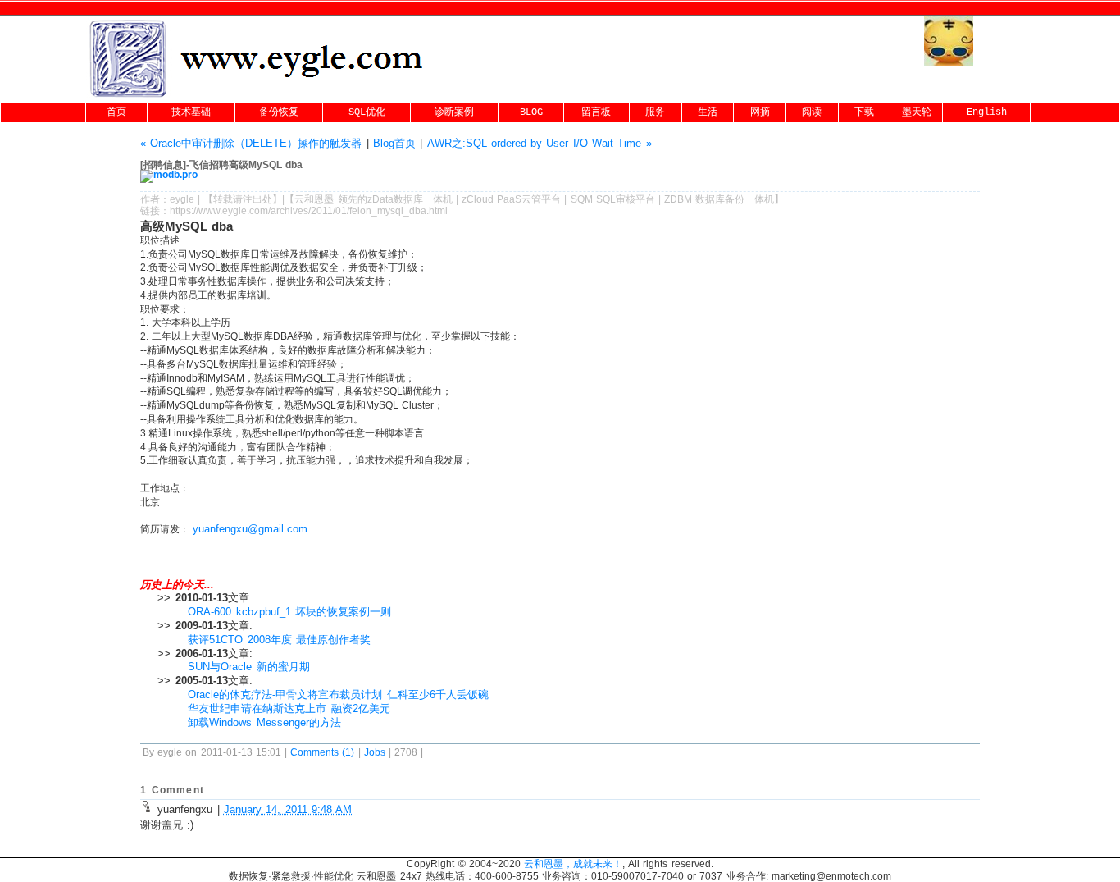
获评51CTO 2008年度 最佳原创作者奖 (279, 639)
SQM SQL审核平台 (613, 199)
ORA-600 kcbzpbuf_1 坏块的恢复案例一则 (289, 612)
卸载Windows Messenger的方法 (264, 722)
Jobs (374, 752)
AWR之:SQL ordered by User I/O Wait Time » (539, 143)
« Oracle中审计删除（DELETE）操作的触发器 (251, 143)
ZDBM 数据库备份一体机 (719, 199)
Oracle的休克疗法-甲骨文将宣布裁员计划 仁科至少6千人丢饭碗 (338, 694)
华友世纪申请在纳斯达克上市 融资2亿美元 (288, 708)
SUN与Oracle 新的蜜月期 (248, 666)
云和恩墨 (314, 199)
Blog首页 (394, 143)
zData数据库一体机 (410, 199)
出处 (262, 199)
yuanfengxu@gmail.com (250, 529)
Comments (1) (322, 752)
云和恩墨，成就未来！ (573, 864)
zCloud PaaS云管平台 (511, 199)
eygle (182, 199)
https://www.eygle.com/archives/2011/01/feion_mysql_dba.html (309, 211)
